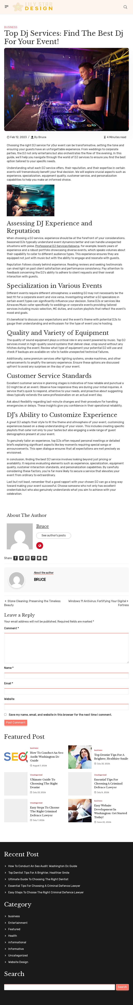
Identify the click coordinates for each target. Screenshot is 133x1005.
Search (122, 987)
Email (8, 683)
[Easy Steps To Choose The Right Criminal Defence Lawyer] (16, 810)
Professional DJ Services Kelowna (57, 246)
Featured (14, 929)
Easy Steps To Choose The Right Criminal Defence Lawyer (46, 892)
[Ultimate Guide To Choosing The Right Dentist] (16, 783)
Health (12, 935)
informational (17, 942)
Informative (16, 949)
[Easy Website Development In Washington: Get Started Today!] (80, 810)
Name (9, 667)
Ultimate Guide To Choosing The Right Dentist (38, 879)
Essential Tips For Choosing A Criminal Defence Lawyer (44, 885)
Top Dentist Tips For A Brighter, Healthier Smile (38, 872)
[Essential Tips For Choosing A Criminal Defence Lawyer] (80, 783)
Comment (11, 628)
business (10, 27)
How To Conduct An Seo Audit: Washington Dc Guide (42, 866)
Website (9, 699)
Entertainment (18, 922)
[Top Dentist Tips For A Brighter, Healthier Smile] (80, 757)
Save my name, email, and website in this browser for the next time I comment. (60, 714)
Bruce (42, 137)
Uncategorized (36, 775)
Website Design (18, 962)
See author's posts (54, 535)
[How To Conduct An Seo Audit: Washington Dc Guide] (16, 757)
